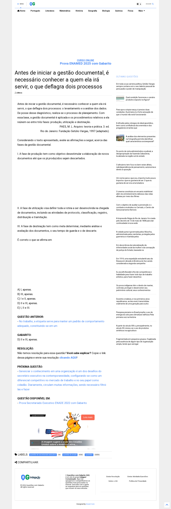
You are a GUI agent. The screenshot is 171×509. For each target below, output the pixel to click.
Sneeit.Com (90, 504)
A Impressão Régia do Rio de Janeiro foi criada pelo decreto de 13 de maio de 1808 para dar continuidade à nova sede (135, 220)
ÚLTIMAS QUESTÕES (127, 76)
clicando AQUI (68, 357)
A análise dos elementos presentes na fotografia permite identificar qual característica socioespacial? (141, 138)
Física (130, 11)
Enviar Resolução (113, 477)
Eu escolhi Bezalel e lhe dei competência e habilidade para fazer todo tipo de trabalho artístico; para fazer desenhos (134, 274)
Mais (141, 11)
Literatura (49, 11)
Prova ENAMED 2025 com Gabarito (85, 63)
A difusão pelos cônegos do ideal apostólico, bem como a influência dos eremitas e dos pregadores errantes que (134, 125)
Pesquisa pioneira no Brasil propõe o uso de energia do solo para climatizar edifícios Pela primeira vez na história (135, 314)
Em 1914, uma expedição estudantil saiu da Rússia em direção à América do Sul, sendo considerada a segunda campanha (134, 261)
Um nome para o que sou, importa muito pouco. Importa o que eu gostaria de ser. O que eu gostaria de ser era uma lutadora (136, 180)
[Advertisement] (85, 36)
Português (35, 11)
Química (119, 11)
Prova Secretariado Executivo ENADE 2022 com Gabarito (53, 403)
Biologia (106, 11)
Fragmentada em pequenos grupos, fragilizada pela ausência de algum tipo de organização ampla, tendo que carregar (136, 341)
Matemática (65, 11)
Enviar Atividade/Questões (137, 477)
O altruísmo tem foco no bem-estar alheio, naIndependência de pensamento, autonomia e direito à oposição (136, 167)
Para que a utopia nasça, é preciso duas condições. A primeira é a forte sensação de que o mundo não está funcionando (134, 112)
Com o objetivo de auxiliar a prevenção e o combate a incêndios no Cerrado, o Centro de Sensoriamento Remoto (135, 207)
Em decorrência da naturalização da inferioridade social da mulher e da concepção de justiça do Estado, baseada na (135, 247)
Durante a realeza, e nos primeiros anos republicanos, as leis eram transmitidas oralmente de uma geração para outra (133, 301)
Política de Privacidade (137, 481)
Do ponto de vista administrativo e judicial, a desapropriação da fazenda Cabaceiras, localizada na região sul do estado (134, 153)
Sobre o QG (113, 481)
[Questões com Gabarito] (32, 5)
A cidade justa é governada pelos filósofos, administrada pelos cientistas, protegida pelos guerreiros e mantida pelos (135, 234)
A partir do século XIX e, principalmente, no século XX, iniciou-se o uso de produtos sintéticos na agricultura (134, 328)
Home (22, 11)
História (79, 11)
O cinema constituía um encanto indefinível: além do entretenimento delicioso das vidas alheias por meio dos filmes (134, 193)
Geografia (92, 11)
